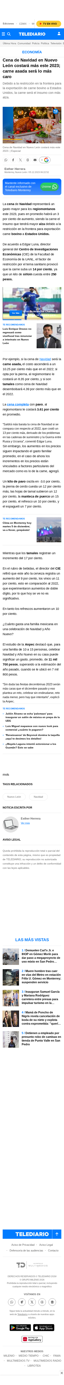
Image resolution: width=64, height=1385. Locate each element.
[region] (32, 9)
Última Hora (9, 43)
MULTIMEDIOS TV (18, 1360)
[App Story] (43, 1328)
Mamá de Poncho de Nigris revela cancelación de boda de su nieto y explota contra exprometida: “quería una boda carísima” (41, 1020)
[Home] (32, 34)
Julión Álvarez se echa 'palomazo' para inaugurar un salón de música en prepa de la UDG (33, 717)
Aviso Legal (46, 1244)
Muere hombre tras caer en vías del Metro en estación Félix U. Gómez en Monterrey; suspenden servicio (41, 977)
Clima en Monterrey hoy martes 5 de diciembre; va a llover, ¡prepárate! (17, 526)
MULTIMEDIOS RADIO (47, 1360)
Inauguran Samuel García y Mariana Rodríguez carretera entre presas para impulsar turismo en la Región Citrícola (41, 999)
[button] (6, 160)
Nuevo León (14, 796)
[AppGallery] (32, 1339)
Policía (35, 43)
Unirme (46, 186)
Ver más (25, 823)
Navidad (45, 359)
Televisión (56, 43)
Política (45, 43)
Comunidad (24, 43)
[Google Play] (20, 1328)
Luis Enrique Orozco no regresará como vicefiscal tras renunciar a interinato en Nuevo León (17, 336)
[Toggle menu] (3, 34)
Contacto (53, 1250)
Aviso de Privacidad (22, 1244)
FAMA (57, 1355)
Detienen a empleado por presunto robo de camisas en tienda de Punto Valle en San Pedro (41, 1039)
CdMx (22, 23)
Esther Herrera (14, 169)
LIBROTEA (34, 1365)
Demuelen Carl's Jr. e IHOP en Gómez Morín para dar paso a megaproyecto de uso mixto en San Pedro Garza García (41, 958)
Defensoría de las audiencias (26, 1250)
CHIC (46, 1355)
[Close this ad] (61, 1372)
